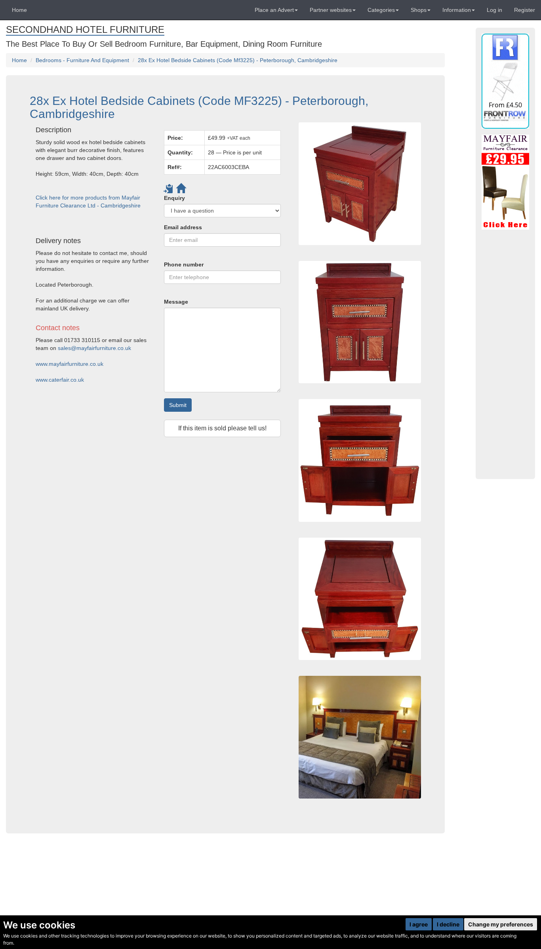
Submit (178, 405)
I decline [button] (448, 924)
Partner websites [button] (331, 10)
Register (524, 10)
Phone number (184, 264)
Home (19, 10)
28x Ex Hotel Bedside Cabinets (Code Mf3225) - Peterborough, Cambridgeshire (237, 60)
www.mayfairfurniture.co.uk (69, 364)
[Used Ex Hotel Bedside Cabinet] (360, 460)
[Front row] (505, 81)
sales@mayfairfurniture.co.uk (94, 348)
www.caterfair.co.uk (60, 380)
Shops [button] (419, 10)
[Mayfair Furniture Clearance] (505, 182)
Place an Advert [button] (274, 10)
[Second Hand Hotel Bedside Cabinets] (360, 183)
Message (176, 302)
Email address (183, 227)
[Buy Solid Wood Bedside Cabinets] (360, 599)
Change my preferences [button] (500, 924)
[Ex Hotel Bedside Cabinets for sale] (360, 737)
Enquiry (174, 198)
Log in (494, 10)
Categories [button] (381, 10)
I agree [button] (419, 924)
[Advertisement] (158, 520)
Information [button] (456, 10)
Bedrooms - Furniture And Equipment (82, 60)
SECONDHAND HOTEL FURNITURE (85, 29)
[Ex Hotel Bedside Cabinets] (360, 322)
